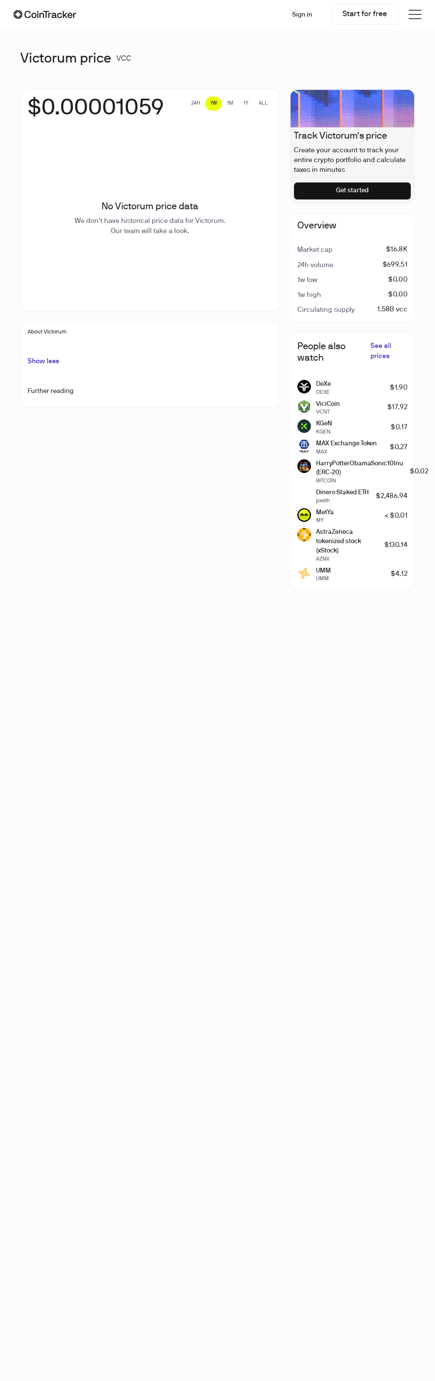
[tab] (195, 104)
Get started (352, 191)
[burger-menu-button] (415, 14)
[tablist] (229, 104)
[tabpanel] (96, 113)
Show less (43, 361)
